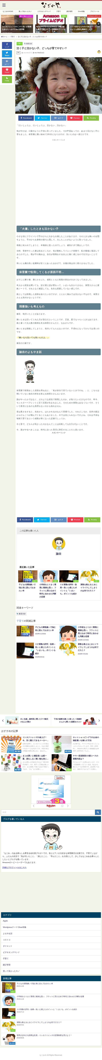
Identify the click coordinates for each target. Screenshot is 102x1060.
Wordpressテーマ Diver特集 (14, 927)
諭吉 (58, 553)
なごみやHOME (8, 11)
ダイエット (7, 946)
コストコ (6, 940)
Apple (5, 921)
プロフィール (94, 11)
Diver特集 (81, 11)
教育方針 (29, 43)
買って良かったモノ (25, 11)
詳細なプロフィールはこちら (14, 867)
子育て (58, 11)
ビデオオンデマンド (44, 11)
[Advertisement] (58, 161)
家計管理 (69, 11)
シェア (7, 47)
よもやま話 (7, 933)
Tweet (7, 55)
